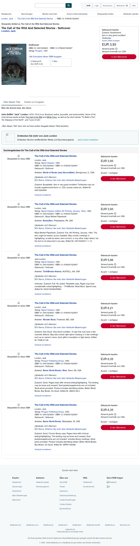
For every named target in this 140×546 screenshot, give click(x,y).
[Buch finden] (69, 5)
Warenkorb (16, 500)
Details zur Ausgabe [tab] (34, 101)
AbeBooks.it (76, 525)
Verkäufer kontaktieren (43, 195)
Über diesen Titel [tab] (11, 101)
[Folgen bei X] (108, 486)
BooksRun (48, 220)
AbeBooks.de (48, 525)
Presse (62, 486)
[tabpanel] (49, 117)
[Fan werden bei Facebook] (111, 482)
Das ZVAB (63, 482)
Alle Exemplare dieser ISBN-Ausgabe (45, 56)
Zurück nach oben (70, 470)
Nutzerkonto (107, 5)
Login (96, 5)
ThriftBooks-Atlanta (52, 271)
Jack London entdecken (88, 139)
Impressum (64, 491)
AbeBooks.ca (110, 525)
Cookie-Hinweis (66, 504)
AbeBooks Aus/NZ (93, 525)
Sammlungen (27, 13)
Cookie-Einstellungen (68, 500)
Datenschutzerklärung (68, 495)
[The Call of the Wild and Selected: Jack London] (19, 255)
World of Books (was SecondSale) (59, 172)
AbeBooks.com (15, 525)
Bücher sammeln (50, 13)
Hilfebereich (87, 482)
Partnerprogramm (42, 486)
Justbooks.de (70, 530)
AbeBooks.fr (62, 525)
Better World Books (52, 421)
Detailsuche (6, 13)
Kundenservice (88, 486)
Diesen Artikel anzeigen (111, 40)
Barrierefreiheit (65, 508)
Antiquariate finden (105, 13)
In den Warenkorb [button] (119, 56)
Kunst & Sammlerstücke (77, 13)
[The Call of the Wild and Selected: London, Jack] (19, 156)
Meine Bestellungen (19, 495)
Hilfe (134, 5)
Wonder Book (49, 319)
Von (37, 62)
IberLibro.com (125, 525)
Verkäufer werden (131, 13)
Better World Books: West (55, 370)
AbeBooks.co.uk (32, 525)
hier (97, 538)
